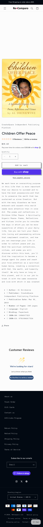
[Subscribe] (33, 465)
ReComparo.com (17, 514)
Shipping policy (13, 522)
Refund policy (32, 515)
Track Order (10, 402)
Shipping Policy (12, 439)
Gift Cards (9, 407)
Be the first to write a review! (21, 378)
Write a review (30, 139)
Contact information (30, 522)
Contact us (9, 413)
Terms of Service (12, 450)
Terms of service (30, 518)
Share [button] (6, 325)
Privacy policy (14, 518)
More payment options (21, 177)
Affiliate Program (13, 418)
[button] (4, 8)
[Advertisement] (21, 34)
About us (8, 396)
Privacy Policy (11, 444)
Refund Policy (11, 433)
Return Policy (11, 428)
